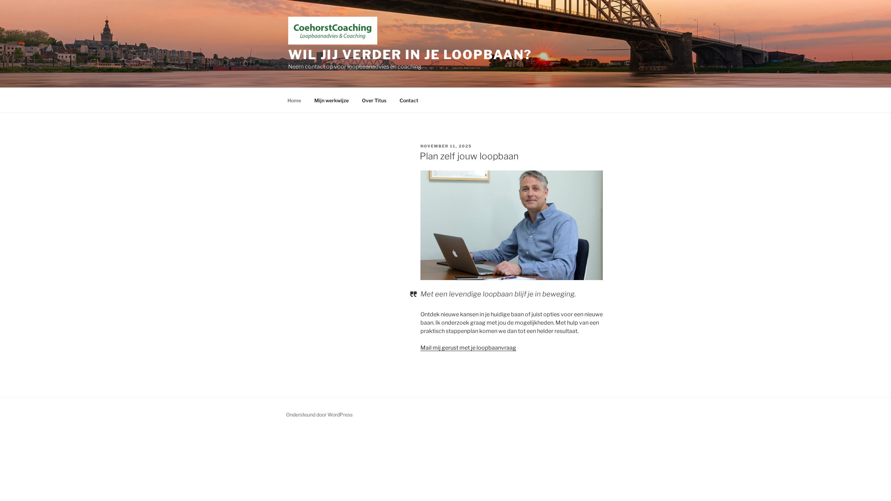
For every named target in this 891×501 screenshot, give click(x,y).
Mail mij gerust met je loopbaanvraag (468, 347)
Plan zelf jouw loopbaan (469, 156)
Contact (409, 100)
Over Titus (374, 100)
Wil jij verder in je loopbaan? (410, 54)
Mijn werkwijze (331, 100)
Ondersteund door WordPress (319, 415)
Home (294, 100)
